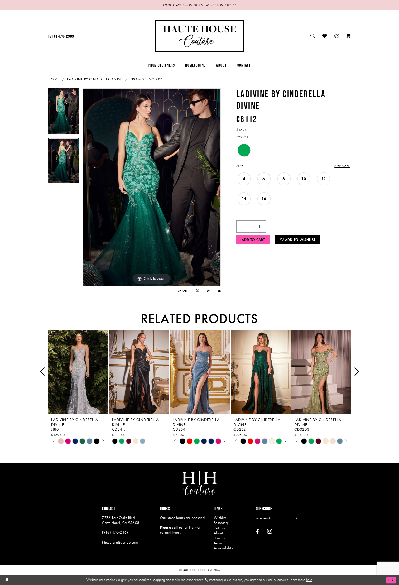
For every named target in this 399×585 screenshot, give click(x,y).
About (218, 533)
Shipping (221, 522)
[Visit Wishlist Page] (325, 36)
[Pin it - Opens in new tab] (208, 290)
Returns (219, 528)
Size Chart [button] (342, 165)
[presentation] (78, 372)
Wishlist (220, 517)
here (309, 580)
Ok (391, 580)
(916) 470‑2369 (115, 532)
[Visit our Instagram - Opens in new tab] (269, 531)
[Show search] (313, 36)
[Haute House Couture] (199, 36)
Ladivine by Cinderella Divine (95, 79)
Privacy (219, 538)
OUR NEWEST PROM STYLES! (214, 5)
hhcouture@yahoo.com (120, 542)
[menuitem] (61, 36)
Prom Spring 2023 (147, 79)
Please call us (171, 527)
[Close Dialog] (7, 580)
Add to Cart (253, 239)
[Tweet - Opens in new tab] (197, 290)
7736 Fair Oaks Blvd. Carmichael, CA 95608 (120, 520)
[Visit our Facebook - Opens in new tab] (257, 532)
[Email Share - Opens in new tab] (219, 291)
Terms (218, 543)
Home (54, 79)
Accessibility (223, 548)
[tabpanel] (63, 113)
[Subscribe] (296, 518)
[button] (337, 36)
